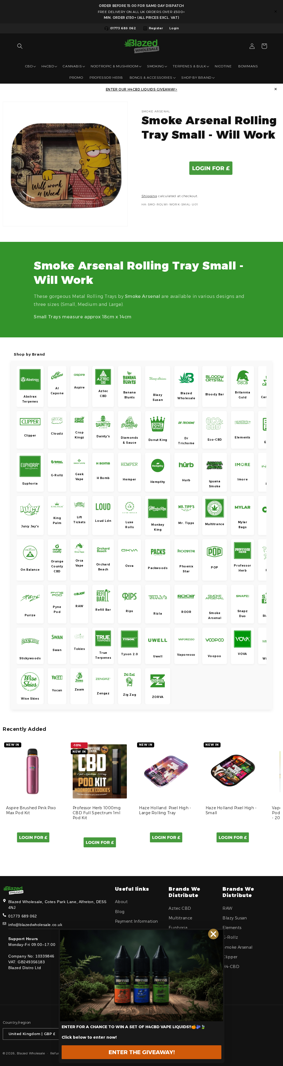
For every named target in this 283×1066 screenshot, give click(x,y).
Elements (232, 927)
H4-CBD (231, 966)
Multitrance (180, 918)
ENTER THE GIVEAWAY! (142, 1052)
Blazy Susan (234, 918)
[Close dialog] (213, 934)
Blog (120, 911)
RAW (227, 908)
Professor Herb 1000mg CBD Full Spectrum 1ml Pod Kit (97, 812)
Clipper (229, 956)
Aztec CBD (180, 908)
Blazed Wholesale (31, 1053)
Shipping (149, 196)
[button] (20, 46)
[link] (141, 975)
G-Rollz (230, 937)
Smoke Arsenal (237, 947)
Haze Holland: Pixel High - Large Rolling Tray (165, 810)
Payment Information (136, 921)
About (121, 901)
